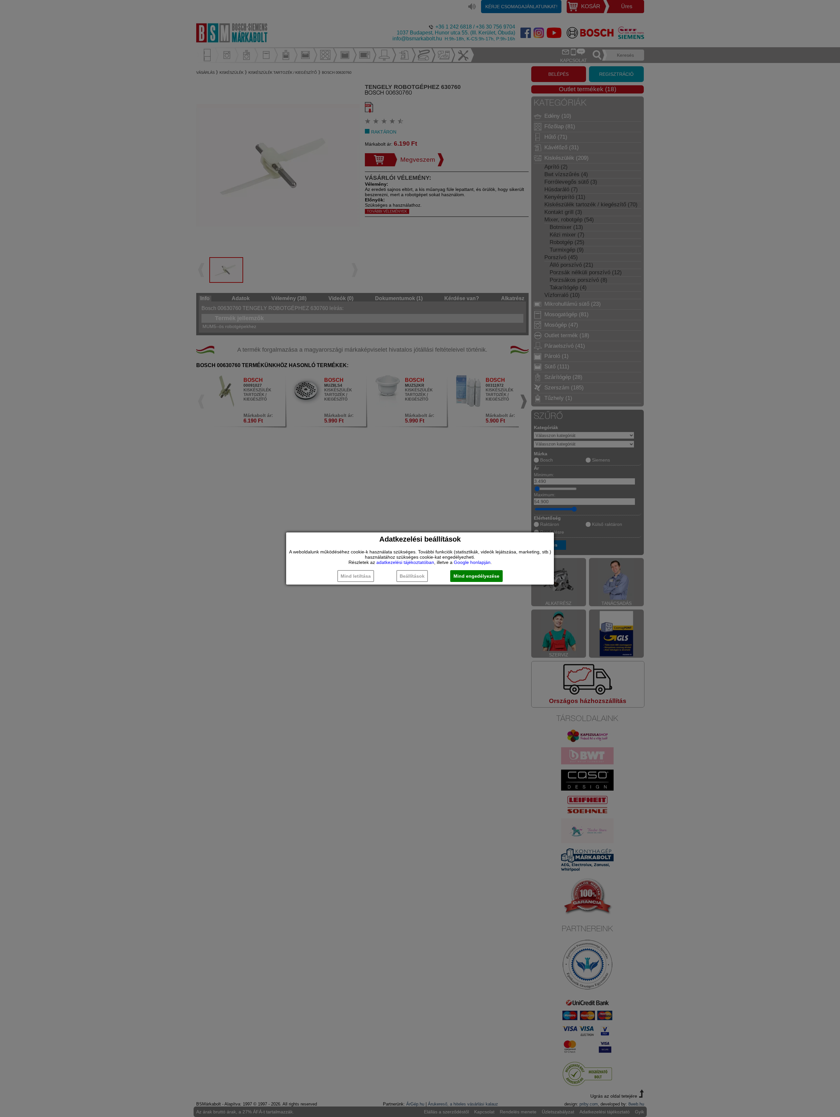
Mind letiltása (356, 576)
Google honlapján (472, 562)
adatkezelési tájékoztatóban (405, 562)
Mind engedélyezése (476, 576)
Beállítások (412, 576)
